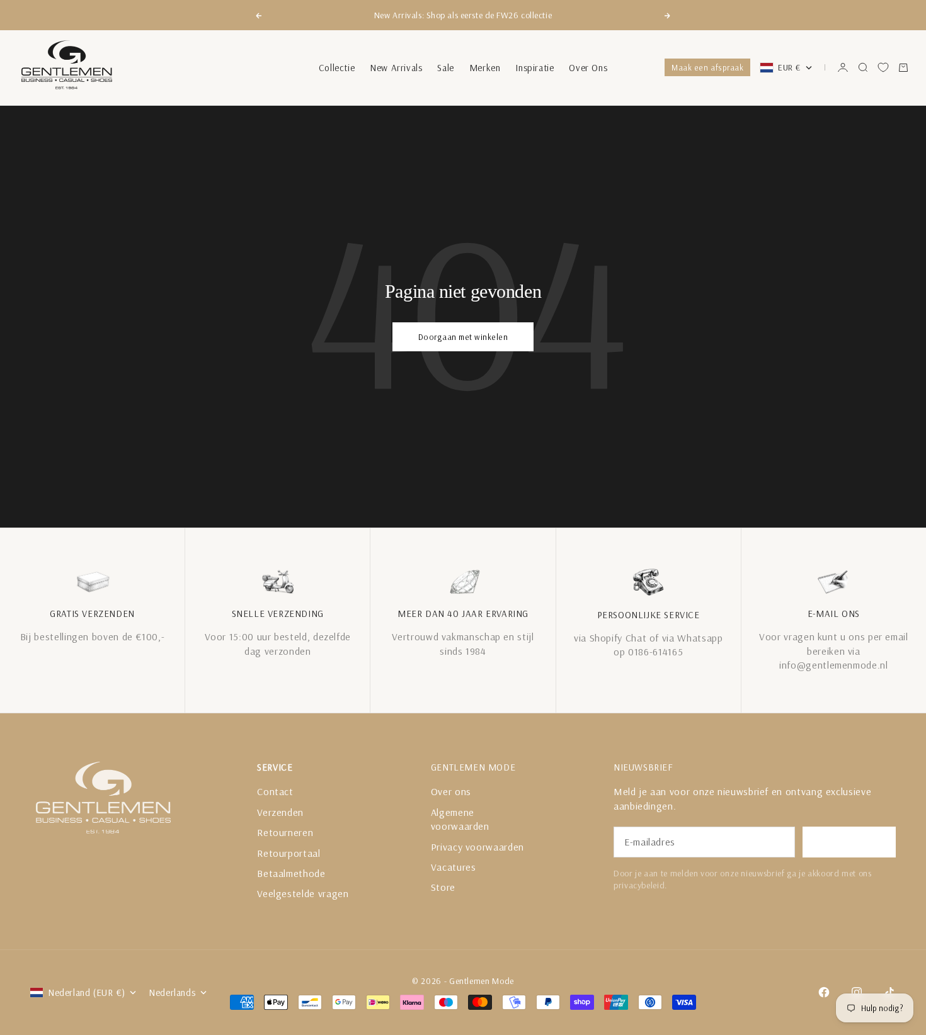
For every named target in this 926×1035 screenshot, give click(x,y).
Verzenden (280, 812)
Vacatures (453, 867)
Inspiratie (534, 68)
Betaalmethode (291, 873)
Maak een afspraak (707, 67)
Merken (485, 68)
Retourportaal (288, 853)
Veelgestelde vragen (302, 893)
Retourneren (285, 832)
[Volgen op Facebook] (824, 992)
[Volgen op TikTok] (889, 992)
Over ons (451, 791)
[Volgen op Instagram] (856, 992)
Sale (445, 68)
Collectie (337, 68)
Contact (275, 791)
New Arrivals (396, 68)
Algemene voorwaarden (460, 819)
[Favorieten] (883, 67)
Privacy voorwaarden (477, 846)
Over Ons (588, 68)
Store (443, 887)
